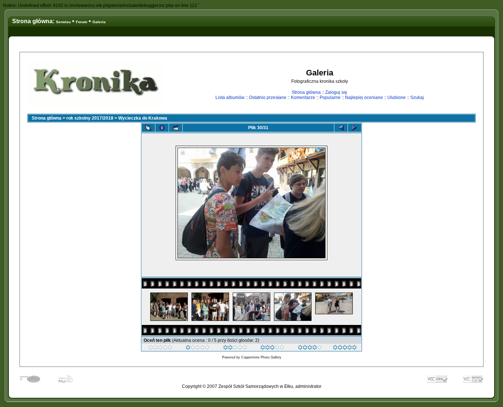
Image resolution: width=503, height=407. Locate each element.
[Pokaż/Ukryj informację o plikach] (162, 128)
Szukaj (417, 97)
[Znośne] (235, 348)
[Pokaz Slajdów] (175, 128)
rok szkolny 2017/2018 (89, 118)
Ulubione (396, 97)
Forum (81, 22)
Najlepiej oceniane (364, 97)
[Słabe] (198, 348)
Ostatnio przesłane (267, 97)
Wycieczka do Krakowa (142, 118)
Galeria (99, 22)
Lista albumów (230, 97)
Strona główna (306, 92)
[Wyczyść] (160, 348)
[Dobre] (272, 348)
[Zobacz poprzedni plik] (341, 128)
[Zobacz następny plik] (354, 128)
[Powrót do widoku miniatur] (148, 128)
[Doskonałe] (310, 348)
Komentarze (303, 97)
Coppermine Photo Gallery (261, 357)
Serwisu (63, 22)
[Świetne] (345, 348)
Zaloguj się (336, 92)
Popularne (330, 97)
